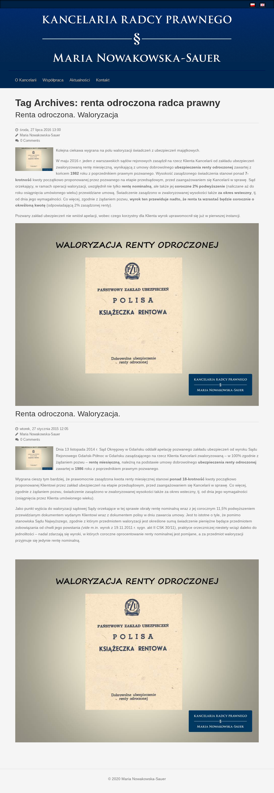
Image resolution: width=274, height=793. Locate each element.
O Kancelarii (25, 80)
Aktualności (80, 80)
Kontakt (102, 80)
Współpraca (53, 80)
